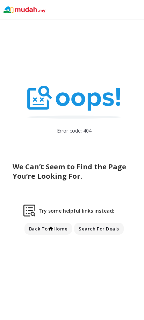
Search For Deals (99, 229)
